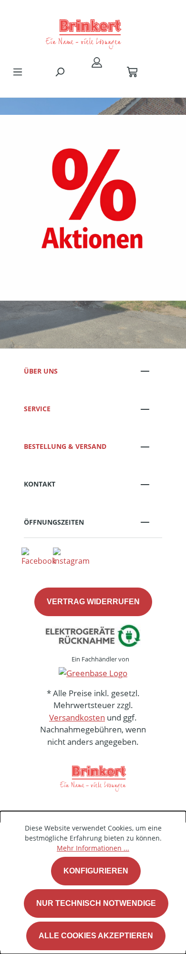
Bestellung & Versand (65, 446)
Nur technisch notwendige (96, 903)
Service (37, 408)
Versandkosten (77, 717)
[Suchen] (59, 71)
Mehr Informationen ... (93, 848)
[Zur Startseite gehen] (83, 30)
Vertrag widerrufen (93, 602)
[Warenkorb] (132, 71)
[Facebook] (38, 556)
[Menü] (17, 71)
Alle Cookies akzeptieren (96, 936)
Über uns (41, 371)
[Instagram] (71, 556)
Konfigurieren (95, 871)
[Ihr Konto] (96, 62)
